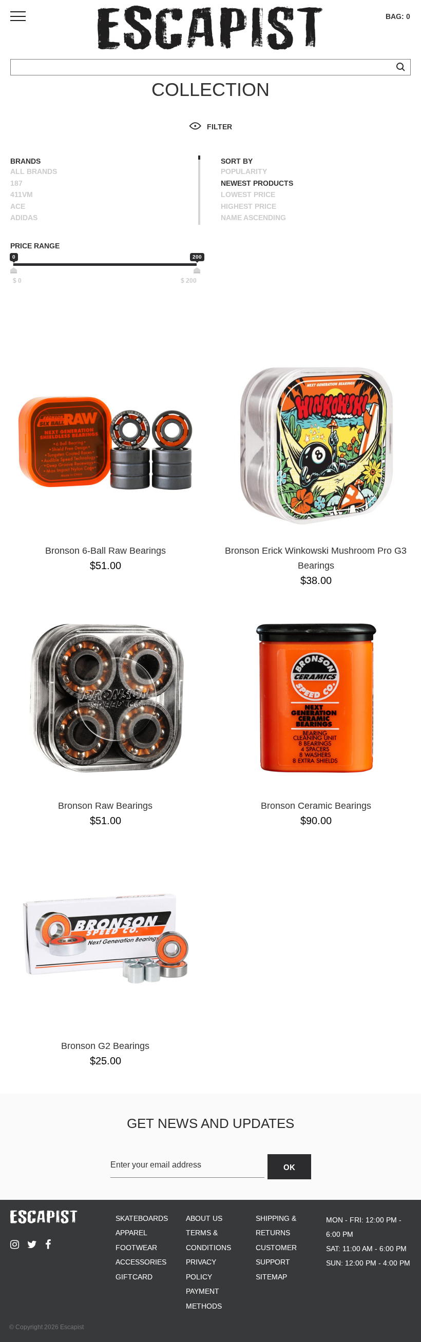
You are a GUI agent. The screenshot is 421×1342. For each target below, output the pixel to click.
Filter (219, 127)
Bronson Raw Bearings (105, 806)
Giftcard (134, 1277)
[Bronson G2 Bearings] (105, 938)
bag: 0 (398, 16)
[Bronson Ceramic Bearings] (316, 698)
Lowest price (248, 194)
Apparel (131, 1233)
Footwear (136, 1247)
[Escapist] (210, 29)
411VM (21, 194)
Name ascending (253, 217)
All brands (33, 171)
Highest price (248, 206)
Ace (17, 206)
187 (16, 183)
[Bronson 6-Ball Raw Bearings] (105, 443)
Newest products (257, 183)
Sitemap (271, 1277)
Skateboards (142, 1218)
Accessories (141, 1262)
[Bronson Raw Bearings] (105, 698)
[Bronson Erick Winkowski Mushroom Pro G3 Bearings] (316, 443)
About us (204, 1218)
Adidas (23, 217)
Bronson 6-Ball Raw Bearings (105, 551)
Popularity (244, 171)
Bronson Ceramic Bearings (316, 806)
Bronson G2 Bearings (105, 1046)
